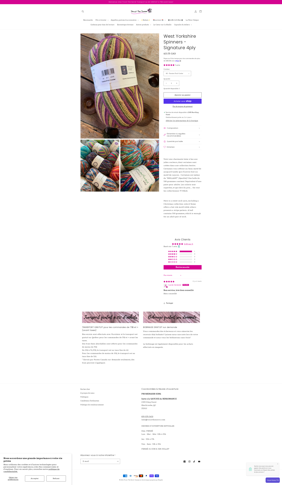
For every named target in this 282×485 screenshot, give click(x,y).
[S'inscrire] (117, 461)
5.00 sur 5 (188, 244)
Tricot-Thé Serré (129, 480)
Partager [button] (169, 303)
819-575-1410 (147, 416)
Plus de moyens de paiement (183, 106)
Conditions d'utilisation (89, 401)
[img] (169, 282)
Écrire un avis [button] (182, 267)
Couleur (167, 69)
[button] (82, 11)
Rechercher (85, 389)
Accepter (35, 478)
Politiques (84, 397)
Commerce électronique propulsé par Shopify (149, 480)
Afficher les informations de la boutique (182, 121)
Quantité (167, 79)
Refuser (56, 478)
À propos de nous (87, 393)
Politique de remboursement (92, 405)
